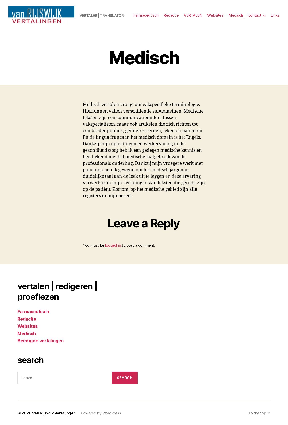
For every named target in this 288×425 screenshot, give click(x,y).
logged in (113, 245)
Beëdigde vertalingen (40, 340)
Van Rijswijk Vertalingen (54, 413)
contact (254, 15)
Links (275, 15)
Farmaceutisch (146, 15)
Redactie (171, 15)
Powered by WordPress (101, 413)
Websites (215, 15)
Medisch (236, 15)
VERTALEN (193, 15)
